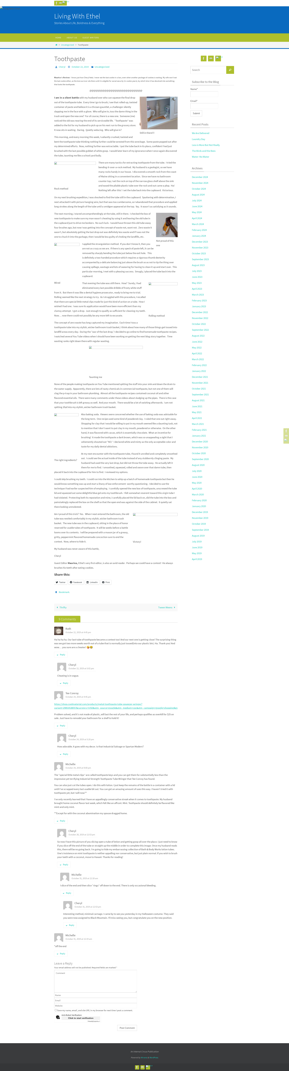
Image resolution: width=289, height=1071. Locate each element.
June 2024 (197, 206)
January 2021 (199, 435)
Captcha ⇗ (94, 1021)
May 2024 (197, 212)
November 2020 (200, 447)
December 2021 (200, 377)
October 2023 (199, 253)
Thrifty (63, 607)
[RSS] (66, 2)
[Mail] (60, 3)
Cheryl (62, 66)
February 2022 (199, 365)
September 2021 (200, 394)
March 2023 (198, 294)
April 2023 (197, 288)
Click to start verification (80, 1018)
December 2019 (200, 512)
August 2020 (198, 465)
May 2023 (197, 283)
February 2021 (199, 429)
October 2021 (199, 388)
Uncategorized (67, 45)
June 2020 (197, 477)
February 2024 (199, 230)
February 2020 (199, 500)
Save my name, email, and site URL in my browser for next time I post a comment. (95, 1010)
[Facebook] (56, 3)
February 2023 (199, 300)
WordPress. (153, 1057)
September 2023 (200, 259)
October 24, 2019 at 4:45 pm (78, 696)
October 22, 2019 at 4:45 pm (78, 632)
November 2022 (200, 318)
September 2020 (200, 459)
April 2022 (197, 353)
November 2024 (200, 183)
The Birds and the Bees (204, 150)
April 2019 (197, 559)
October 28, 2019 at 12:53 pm (81, 834)
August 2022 (198, 335)
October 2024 (199, 188)
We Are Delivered (200, 133)
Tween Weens (165, 607)
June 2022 (197, 341)
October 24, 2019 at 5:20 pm (81, 739)
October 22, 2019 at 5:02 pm (81, 668)
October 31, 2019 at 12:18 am (84, 878)
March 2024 (198, 224)
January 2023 (199, 306)
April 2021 (197, 418)
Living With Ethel (77, 16)
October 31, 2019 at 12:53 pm (88, 906)
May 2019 (197, 553)
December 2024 (200, 177)
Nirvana (144, 1057)
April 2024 (197, 218)
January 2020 (199, 506)
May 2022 (197, 347)
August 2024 (198, 194)
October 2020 (199, 453)
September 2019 (200, 529)
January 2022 (199, 371)
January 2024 (199, 235)
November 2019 (200, 518)
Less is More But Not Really (206, 145)
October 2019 (199, 523)
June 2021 (197, 406)
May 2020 (197, 482)
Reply (62, 654)
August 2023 (198, 265)
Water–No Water (200, 156)
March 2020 (198, 494)
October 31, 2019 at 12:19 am (78, 938)
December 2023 (200, 241)
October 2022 (199, 324)
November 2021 (200, 382)
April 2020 (197, 488)
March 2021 (198, 424)
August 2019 (198, 535)
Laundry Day (198, 139)
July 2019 (197, 541)
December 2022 (200, 312)
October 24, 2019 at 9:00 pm (78, 767)
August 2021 (198, 400)
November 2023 (200, 247)
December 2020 (200, 441)
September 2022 (200, 329)
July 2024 (197, 200)
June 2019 (197, 547)
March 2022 (198, 359)
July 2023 (197, 271)
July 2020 (197, 471)
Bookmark (64, 592)
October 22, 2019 (80, 66)
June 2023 (197, 277)
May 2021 (197, 412)
